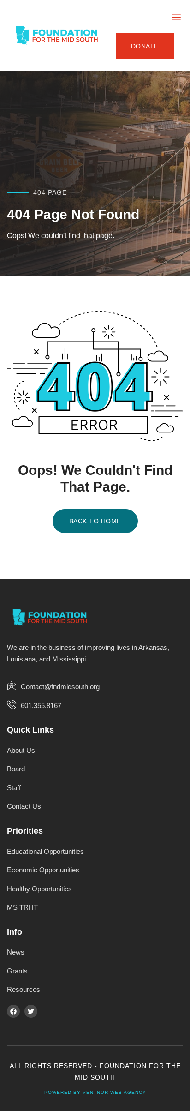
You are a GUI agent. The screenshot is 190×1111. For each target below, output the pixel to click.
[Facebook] (13, 1011)
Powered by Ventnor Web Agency (95, 1092)
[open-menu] (176, 18)
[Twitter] (30, 1011)
